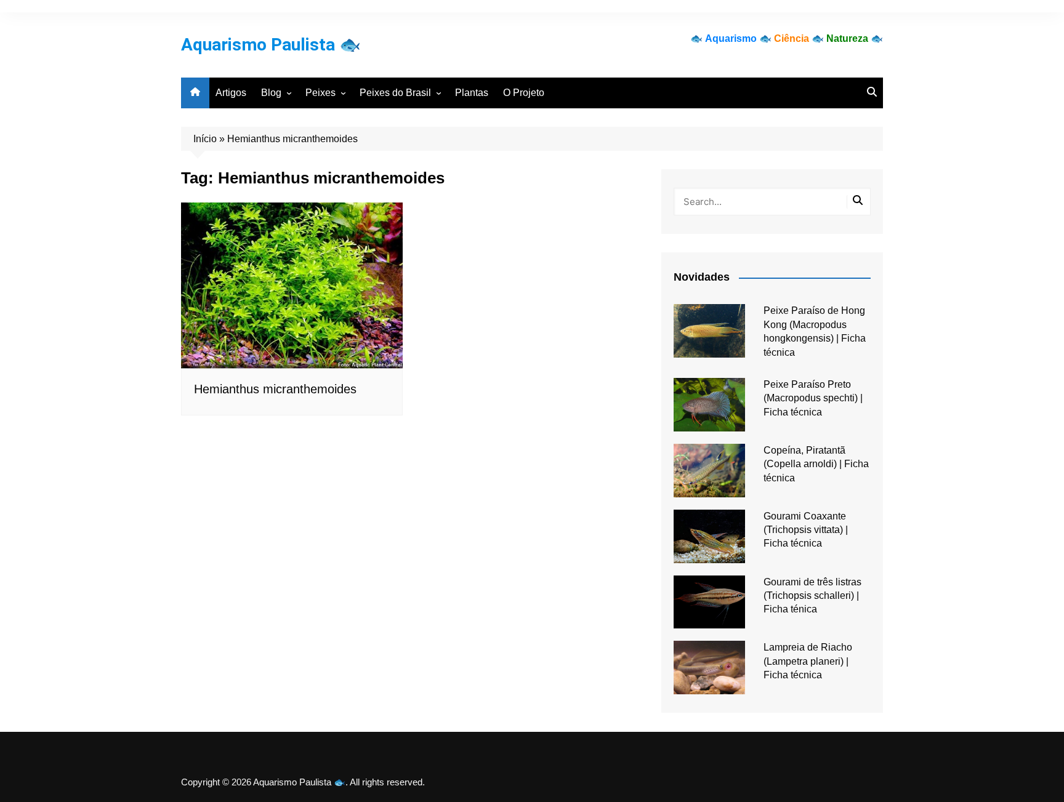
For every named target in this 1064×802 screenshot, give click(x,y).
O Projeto (523, 92)
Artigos (231, 92)
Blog (271, 92)
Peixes (320, 92)
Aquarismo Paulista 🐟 (271, 44)
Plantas (471, 92)
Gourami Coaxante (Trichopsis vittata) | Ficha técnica (806, 530)
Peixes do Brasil (395, 92)
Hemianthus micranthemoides (275, 389)
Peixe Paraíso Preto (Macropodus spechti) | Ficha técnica (813, 398)
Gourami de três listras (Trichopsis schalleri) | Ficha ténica (812, 596)
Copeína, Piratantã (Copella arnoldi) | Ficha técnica (816, 464)
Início (205, 139)
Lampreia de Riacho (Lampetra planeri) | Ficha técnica (808, 661)
